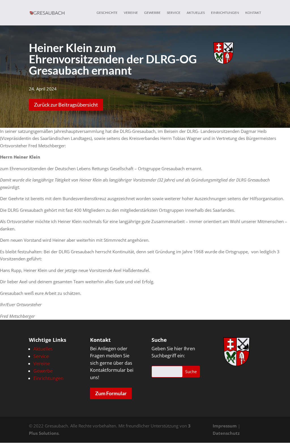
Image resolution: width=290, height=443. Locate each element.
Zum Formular (111, 393)
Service (173, 13)
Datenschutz (226, 433)
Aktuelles (196, 13)
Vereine (131, 13)
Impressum (225, 426)
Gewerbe (152, 13)
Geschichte (107, 13)
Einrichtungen (225, 13)
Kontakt (253, 13)
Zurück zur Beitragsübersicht (66, 104)
